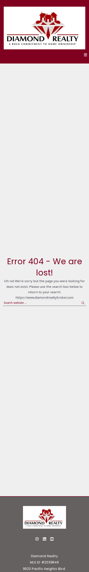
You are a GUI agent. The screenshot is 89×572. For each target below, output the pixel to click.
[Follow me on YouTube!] (52, 539)
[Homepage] (44, 517)
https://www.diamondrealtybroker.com (44, 297)
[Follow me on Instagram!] (37, 539)
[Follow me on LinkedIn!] (44, 539)
